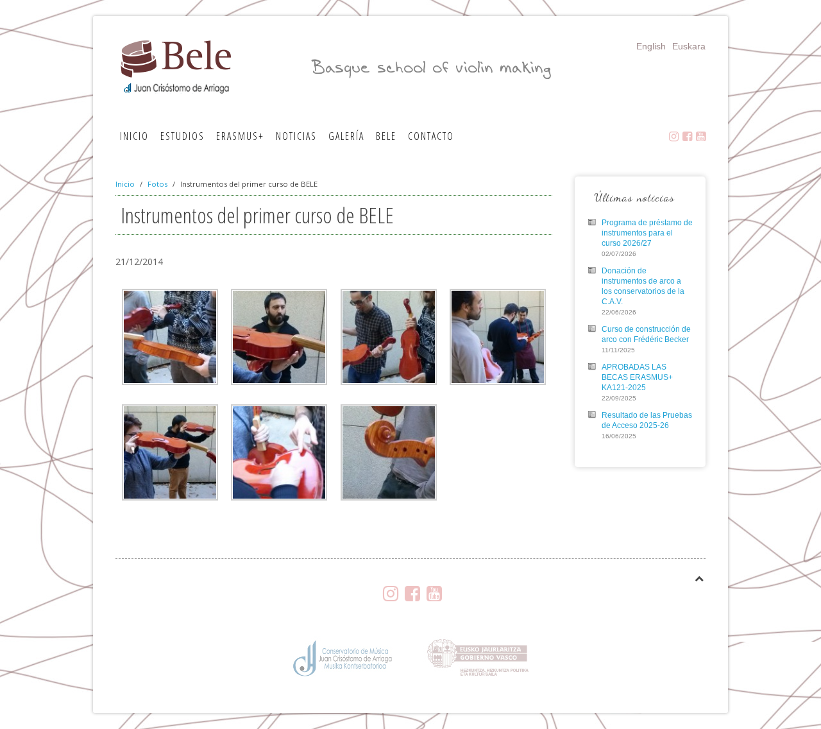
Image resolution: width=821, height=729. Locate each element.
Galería (346, 136)
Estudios (182, 136)
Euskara (689, 46)
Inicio (134, 136)
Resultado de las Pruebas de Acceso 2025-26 (647, 420)
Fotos (157, 184)
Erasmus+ (240, 136)
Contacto (431, 136)
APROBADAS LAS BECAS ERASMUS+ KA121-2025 (637, 377)
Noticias (296, 136)
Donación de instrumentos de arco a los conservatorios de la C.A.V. (643, 286)
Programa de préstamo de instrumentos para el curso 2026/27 (647, 233)
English (651, 46)
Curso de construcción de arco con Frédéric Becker (646, 334)
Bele (386, 136)
